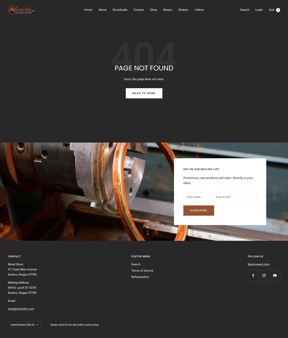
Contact (139, 10)
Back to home (144, 93)
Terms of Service (142, 270)
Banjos (167, 10)
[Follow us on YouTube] (274, 275)
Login (259, 10)
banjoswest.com (259, 264)
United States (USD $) (22, 324)
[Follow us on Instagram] (264, 275)
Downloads (120, 10)
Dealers (183, 10)
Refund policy (140, 277)
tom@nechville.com (21, 309)
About (102, 10)
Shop (153, 10)
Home (88, 10)
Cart (274, 10)
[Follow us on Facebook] (253, 275)
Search (244, 10)
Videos (199, 10)
